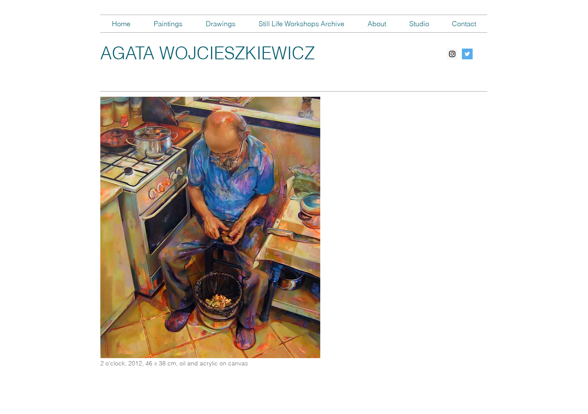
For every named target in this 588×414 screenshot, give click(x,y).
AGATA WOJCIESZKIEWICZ (207, 53)
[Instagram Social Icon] (452, 54)
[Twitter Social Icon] (467, 54)
